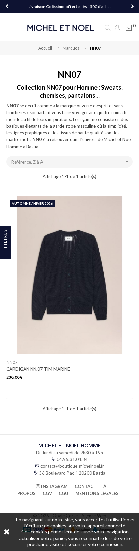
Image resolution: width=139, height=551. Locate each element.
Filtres (5, 239)
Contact (85, 486)
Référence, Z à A (70, 162)
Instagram (54, 486)
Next (132, 6)
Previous (6, 6)
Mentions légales (97, 493)
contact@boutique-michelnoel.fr (72, 466)
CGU (63, 493)
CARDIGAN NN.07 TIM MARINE (38, 369)
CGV (47, 493)
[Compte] (117, 27)
